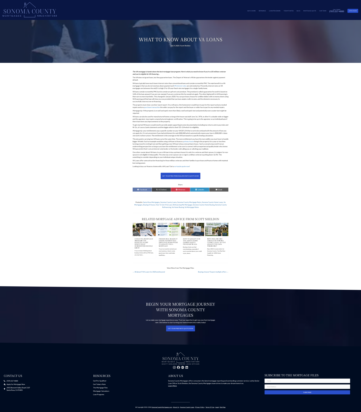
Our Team (322, 11)
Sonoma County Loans (168, 202)
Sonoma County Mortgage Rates (189, 202)
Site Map (223, 407)
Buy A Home (252, 11)
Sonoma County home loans (212, 202)
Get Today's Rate (99, 384)
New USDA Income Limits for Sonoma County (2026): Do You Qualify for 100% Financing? (216, 242)
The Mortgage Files (100, 388)
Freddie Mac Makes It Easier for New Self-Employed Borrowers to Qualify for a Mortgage (168, 242)
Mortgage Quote (309, 11)
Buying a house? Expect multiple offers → (213, 272)
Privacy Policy (199, 407)
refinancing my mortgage (182, 205)
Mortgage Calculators (101, 391)
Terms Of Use (209, 407)
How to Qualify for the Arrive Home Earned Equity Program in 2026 (191, 241)
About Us (176, 407)
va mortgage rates (192, 207)
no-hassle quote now (181, 166)
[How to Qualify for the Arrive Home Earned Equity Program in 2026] (192, 229)
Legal (217, 407)
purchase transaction (152, 107)
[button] (174, 367)
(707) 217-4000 (336, 11)
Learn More (172, 386)
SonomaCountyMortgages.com (162, 407)
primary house (189, 141)
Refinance (262, 11)
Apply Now (353, 11)
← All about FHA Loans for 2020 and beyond (149, 272)
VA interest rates (180, 86)
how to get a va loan (164, 205)
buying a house (149, 205)
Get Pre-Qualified (99, 381)
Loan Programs (274, 11)
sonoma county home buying (204, 205)
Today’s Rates (289, 11)
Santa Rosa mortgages (151, 202)
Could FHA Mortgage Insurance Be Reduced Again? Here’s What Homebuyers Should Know (144, 243)
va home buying (178, 207)
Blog (298, 11)
